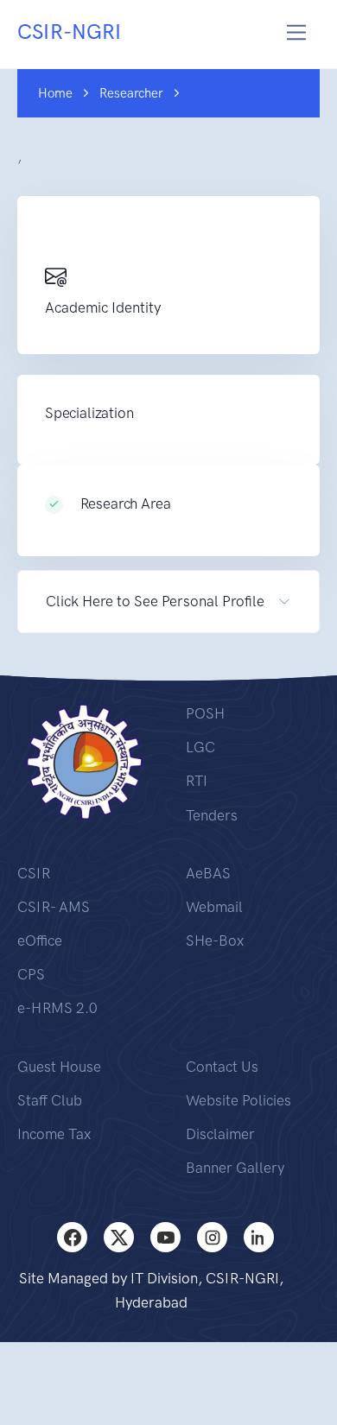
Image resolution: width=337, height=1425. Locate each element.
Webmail (214, 906)
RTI (196, 780)
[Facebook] (72, 1237)
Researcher (131, 93)
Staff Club (49, 1100)
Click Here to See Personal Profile (155, 601)
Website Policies (238, 1100)
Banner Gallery (235, 1167)
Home (55, 93)
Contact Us (222, 1066)
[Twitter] (119, 1237)
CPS (31, 974)
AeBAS (208, 873)
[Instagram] (212, 1237)
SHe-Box (215, 940)
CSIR (33, 873)
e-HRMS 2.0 (57, 1007)
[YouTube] (165, 1237)
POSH (205, 713)
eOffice (39, 940)
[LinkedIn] (259, 1237)
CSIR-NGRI (69, 31)
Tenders (212, 815)
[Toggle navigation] (297, 32)
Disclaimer (220, 1134)
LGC (200, 747)
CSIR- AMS (53, 906)
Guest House (59, 1066)
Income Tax (54, 1134)
